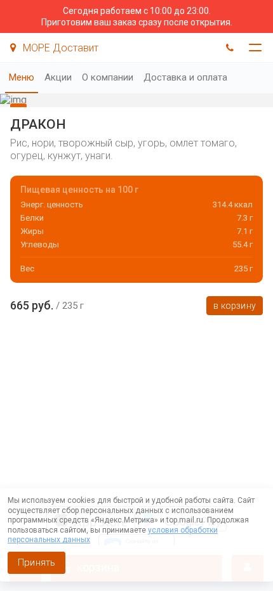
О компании (107, 77)
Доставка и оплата (185, 77)
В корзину (234, 306)
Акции (58, 77)
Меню (21, 77)
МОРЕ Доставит (59, 48)
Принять (36, 562)
